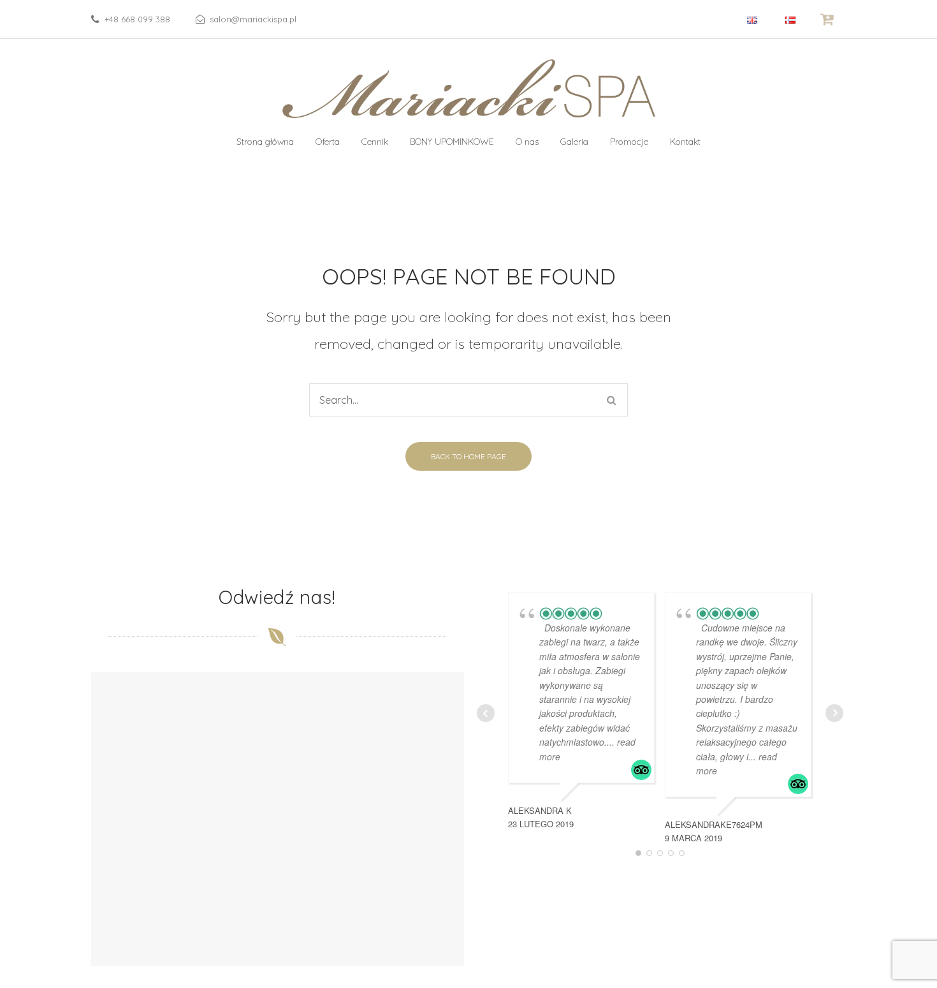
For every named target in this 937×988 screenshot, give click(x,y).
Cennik (374, 141)
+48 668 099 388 (137, 19)
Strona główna (265, 141)
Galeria (574, 141)
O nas (527, 141)
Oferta (328, 141)
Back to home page (468, 456)
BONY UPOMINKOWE (452, 141)
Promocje (629, 141)
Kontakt (685, 141)
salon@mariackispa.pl (253, 19)
